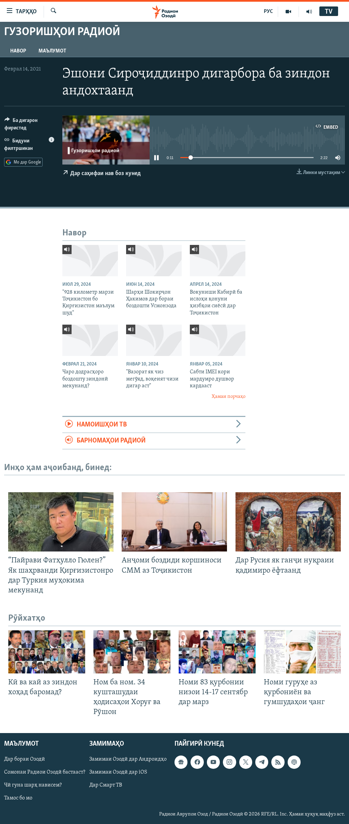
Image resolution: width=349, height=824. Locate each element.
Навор (18, 51)
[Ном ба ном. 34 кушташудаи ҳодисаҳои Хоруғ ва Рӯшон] (131, 651)
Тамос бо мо (18, 798)
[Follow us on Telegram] (261, 762)
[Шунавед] (309, 11)
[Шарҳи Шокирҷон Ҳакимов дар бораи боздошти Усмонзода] (154, 260)
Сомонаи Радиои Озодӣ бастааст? (44, 772)
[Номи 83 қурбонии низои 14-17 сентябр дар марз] (217, 651)
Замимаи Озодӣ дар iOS (118, 772)
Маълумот (52, 51)
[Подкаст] (294, 762)
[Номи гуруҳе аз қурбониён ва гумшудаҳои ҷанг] (302, 651)
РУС (268, 11)
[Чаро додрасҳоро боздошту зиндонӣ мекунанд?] (90, 340)
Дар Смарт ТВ (105, 785)
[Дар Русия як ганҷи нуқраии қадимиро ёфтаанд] (288, 521)
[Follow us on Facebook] (197, 762)
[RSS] (277, 762)
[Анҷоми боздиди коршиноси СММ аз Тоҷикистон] (174, 521)
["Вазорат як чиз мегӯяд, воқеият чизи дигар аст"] (154, 340)
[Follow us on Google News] (180, 762)
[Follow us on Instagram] (229, 762)
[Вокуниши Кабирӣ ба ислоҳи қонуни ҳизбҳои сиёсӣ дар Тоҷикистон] (217, 260)
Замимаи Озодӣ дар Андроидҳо (128, 759)
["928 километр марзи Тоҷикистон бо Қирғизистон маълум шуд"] (90, 260)
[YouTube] (288, 11)
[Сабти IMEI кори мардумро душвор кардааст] (217, 340)
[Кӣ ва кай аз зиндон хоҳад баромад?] (46, 651)
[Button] (29, 125)
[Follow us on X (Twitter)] (245, 762)
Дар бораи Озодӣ (24, 759)
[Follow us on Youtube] (213, 762)
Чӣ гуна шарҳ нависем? (33, 785)
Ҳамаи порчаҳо (228, 396)
